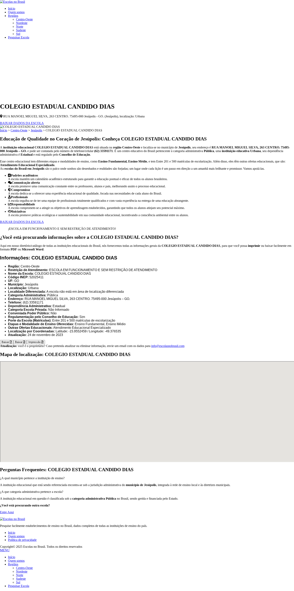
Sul (18, 33)
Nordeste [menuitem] (21, 571)
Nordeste (21, 23)
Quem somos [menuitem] (16, 560)
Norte (19, 26)
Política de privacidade (22, 540)
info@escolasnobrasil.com (167, 346)
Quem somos (16, 12)
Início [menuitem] (11, 557)
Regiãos (13, 15)
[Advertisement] (147, 70)
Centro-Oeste (24, 19)
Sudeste (21, 30)
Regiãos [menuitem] (13, 564)
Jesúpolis (36, 130)
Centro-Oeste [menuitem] (24, 568)
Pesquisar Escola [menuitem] (18, 586)
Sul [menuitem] (18, 582)
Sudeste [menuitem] (21, 578)
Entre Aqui (7, 512)
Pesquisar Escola (18, 37)
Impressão (34, 342)
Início (11, 8)
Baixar (6, 342)
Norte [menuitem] (19, 575)
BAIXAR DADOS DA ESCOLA (22, 123)
